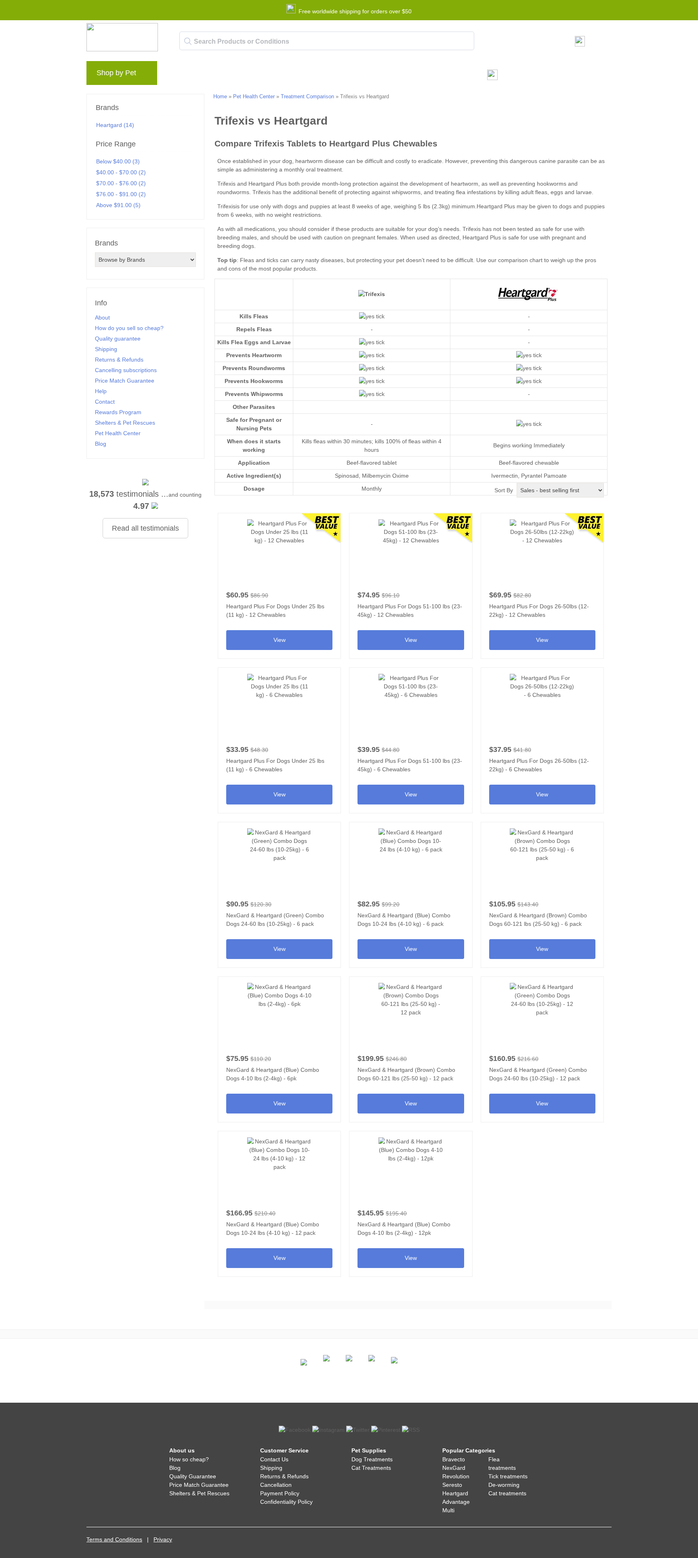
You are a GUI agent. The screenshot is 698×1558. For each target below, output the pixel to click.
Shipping (106, 349)
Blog (209, 75)
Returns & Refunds (119, 359)
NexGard (453, 1468)
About (102, 317)
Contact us (328, 75)
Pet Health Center (118, 433)
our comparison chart (515, 260)
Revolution (455, 1476)
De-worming (503, 1485)
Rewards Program (252, 75)
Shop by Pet (116, 73)
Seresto (452, 1485)
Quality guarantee (118, 338)
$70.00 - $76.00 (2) (121, 183)
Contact (105, 401)
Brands (181, 75)
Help (295, 75)
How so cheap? (189, 1459)
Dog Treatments (372, 1459)
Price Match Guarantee (124, 380)
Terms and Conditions (114, 1539)
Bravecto (453, 1459)
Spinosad (347, 475)
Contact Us (274, 1459)
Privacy (162, 1539)
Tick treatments (508, 1476)
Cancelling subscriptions (126, 370)
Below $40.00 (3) (118, 161)
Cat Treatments (371, 1468)
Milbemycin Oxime (385, 475)
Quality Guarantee (192, 1476)
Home (220, 96)
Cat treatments (507, 1493)
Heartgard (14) (115, 125)
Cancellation (276, 1485)
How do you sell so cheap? (129, 328)
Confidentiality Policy (286, 1502)
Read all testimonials (145, 528)
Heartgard (455, 1493)
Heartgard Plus (267, 183)
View (279, 583)
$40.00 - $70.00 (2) (121, 172)
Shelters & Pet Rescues (125, 422)
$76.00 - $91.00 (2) (121, 194)
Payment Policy (279, 1493)
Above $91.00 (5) (118, 205)
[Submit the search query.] (188, 41)
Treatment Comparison (307, 96)
